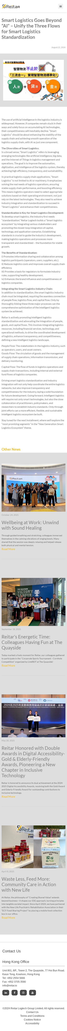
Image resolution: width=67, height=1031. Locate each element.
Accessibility (32, 1023)
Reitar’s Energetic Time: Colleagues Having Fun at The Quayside (32, 642)
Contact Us (32, 1012)
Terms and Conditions (32, 1016)
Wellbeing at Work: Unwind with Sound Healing (30, 525)
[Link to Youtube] (32, 992)
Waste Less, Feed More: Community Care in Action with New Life (29, 884)
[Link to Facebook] (15, 992)
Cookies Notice (32, 1019)
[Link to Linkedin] (5, 992)
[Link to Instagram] (23, 992)
